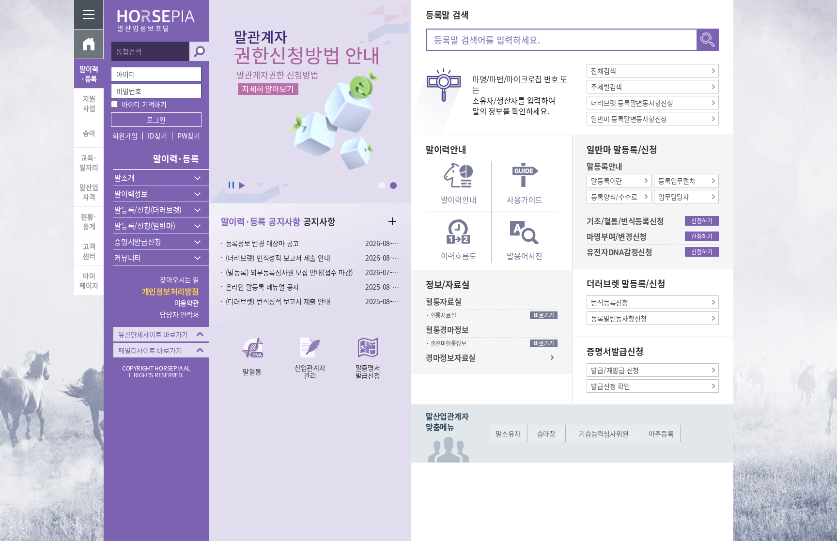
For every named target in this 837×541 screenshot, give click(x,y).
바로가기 (544, 315)
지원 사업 (89, 103)
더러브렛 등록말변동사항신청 (632, 103)
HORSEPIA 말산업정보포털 (156, 21)
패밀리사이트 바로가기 (150, 350)
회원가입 (124, 135)
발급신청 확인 (610, 386)
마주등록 (661, 433)
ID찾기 (157, 135)
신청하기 (701, 220)
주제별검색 (606, 87)
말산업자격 (88, 191)
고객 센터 (89, 251)
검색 (199, 51)
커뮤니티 (127, 257)
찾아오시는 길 (179, 279)
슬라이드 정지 (231, 185)
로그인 (156, 119)
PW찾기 (188, 135)
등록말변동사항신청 (619, 318)
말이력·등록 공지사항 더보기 (392, 221)
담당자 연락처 (179, 314)
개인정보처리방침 (170, 291)
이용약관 (186, 303)
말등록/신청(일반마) (144, 225)
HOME (88, 44)
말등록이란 (606, 180)
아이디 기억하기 (144, 104)
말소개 (124, 177)
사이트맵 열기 (88, 14)
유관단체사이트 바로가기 (153, 334)
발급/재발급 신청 (615, 370)
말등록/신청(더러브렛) (148, 209)
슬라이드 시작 (242, 185)
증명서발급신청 (137, 241)
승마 (89, 133)
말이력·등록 (88, 73)
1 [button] (381, 185)
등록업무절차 (677, 180)
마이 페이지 (88, 280)
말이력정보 (131, 193)
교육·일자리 (88, 162)
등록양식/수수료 (614, 196)
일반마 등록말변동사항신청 (629, 119)
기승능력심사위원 (603, 433)
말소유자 (508, 433)
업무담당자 (673, 196)
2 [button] (393, 185)
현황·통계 (89, 221)
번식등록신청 (609, 302)
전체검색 (603, 71)
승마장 (546, 433)
